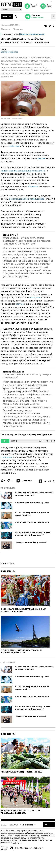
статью (20, 303)
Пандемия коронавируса (31, 34)
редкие (41, 158)
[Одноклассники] (53, 26)
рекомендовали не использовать (26, 198)
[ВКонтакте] (45, 26)
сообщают (6, 457)
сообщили (14, 145)
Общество (5, 29)
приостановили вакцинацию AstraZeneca (23, 170)
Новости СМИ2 (7, 563)
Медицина (18, 29)
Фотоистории (8, 571)
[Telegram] (49, 26)
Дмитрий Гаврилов (9, 52)
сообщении (34, 297)
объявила (33, 186)
